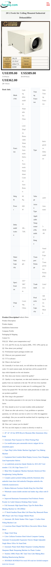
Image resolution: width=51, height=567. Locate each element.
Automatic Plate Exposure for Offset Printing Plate (22, 440)
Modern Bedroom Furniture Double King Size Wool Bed (24, 488)
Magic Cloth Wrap (11, 533)
